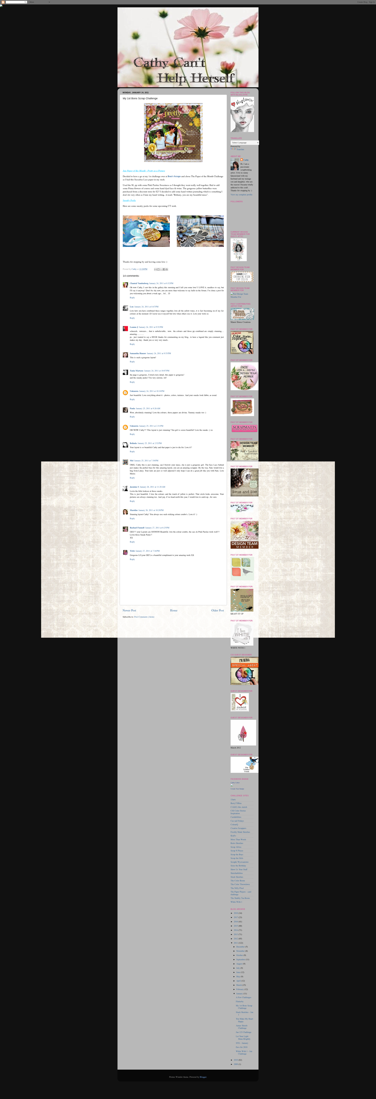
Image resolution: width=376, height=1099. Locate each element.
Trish (132, 550)
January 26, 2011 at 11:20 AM (152, 486)
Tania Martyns (136, 370)
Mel (131, 460)
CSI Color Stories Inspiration (238, 812)
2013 (236, 934)
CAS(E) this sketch (239, 807)
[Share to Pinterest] (166, 269)
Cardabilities (236, 817)
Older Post (217, 610)
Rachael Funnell (137, 527)
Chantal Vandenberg (139, 283)
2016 (236, 921)
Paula (132, 408)
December (240, 946)
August (239, 963)
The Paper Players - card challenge (241, 893)
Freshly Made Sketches (240, 832)
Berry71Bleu (236, 803)
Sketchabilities (237, 873)
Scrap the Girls (237, 858)
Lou (132, 306)
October (240, 955)
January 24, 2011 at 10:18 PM (151, 391)
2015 (236, 925)
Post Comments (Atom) (144, 616)
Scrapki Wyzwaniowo (240, 861)
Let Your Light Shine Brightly (243, 1037)
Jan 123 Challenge (243, 1032)
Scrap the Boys (237, 854)
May (238, 976)
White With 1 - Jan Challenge (244, 1052)
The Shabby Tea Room (240, 898)
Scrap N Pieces (237, 850)
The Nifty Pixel (237, 888)
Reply (132, 297)
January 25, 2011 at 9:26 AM (148, 408)
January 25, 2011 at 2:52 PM (150, 443)
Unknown (134, 391)
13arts (233, 799)
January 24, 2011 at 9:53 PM (159, 353)
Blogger (203, 1077)
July (238, 968)
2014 (236, 930)
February (240, 989)
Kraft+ (233, 835)
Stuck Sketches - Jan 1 (244, 1013)
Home (173, 610)
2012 (236, 938)
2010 (236, 1059)
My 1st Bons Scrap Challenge (244, 1006)
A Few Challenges (243, 997)
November (240, 950)
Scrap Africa (236, 847)
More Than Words (238, 839)
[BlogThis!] (158, 269)
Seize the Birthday (238, 865)
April (238, 980)
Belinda (133, 443)
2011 (236, 942)
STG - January (242, 1043)
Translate (240, 149)
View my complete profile (241, 194)
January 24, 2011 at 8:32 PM (161, 283)
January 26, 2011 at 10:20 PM (151, 510)
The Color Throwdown (240, 884)
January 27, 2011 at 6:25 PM (157, 527)
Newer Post (129, 610)
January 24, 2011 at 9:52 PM (151, 327)
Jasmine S (134, 486)
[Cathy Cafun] (232, 785)
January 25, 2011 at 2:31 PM (151, 425)
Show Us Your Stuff (239, 869)
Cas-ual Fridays (237, 820)
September (241, 959)
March (239, 985)
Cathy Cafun (235, 783)
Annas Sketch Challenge (241, 1026)
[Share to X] (161, 269)
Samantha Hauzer (138, 353)
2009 (236, 1064)
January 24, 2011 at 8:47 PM (146, 306)
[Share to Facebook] (163, 269)
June (238, 972)
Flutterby (240, 1001)
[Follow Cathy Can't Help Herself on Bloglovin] (242, 131)
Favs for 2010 (241, 1047)
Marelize (134, 510)
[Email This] (155, 269)
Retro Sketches (237, 843)
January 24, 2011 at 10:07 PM (156, 370)
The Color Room (238, 880)
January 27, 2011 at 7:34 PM (148, 550)
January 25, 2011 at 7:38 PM (146, 460)
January (239, 993)
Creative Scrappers (238, 828)
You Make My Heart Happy (244, 1020)
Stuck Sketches (237, 876)
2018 (236, 913)
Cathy (246, 159)
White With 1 (236, 901)
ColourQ (234, 824)
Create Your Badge (237, 789)
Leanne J (134, 327)
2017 (236, 917)
